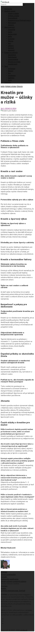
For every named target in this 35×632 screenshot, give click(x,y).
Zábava (11, 45)
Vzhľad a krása (13, 16)
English (11, 48)
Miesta (10, 41)
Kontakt (4, 577)
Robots (3, 588)
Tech (6, 66)
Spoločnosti (12, 64)
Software (11, 68)
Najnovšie (8, 9)
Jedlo (10, 36)
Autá (10, 80)
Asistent (11, 50)
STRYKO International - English (13, 590)
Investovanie (13, 59)
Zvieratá (11, 38)
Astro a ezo (12, 34)
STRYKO (4, 572)
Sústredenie (12, 18)
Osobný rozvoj (9, 11)
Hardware (12, 75)
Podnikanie (12, 57)
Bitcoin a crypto (14, 61)
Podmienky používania (9, 579)
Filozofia (11, 29)
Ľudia (10, 32)
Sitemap (4, 586)
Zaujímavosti (9, 27)
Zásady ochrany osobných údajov (13, 581)
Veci (9, 43)
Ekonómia (12, 55)
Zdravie (11, 25)
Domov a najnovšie (8, 574)
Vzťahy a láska (13, 13)
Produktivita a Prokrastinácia (19, 20)
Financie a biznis (11, 52)
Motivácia (12, 22)
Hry (9, 73)
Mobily (10, 71)
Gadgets (11, 78)
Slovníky (7, 82)
